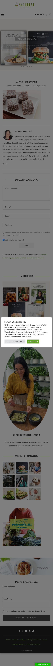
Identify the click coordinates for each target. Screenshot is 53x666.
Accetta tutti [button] (33, 341)
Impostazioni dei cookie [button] (15, 341)
